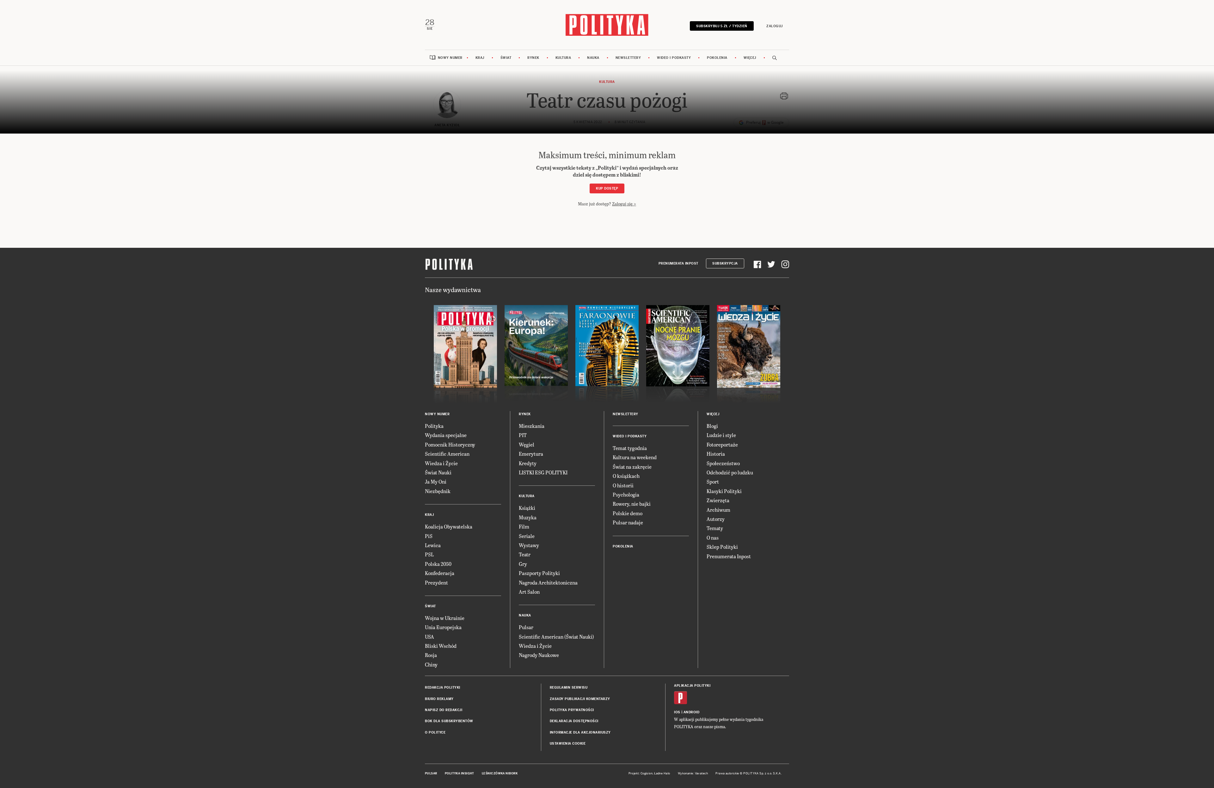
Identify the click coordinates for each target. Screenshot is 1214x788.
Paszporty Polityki (539, 573)
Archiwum (718, 509)
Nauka (593, 58)
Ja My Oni (435, 481)
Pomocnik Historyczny (450, 444)
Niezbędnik (438, 491)
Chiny (431, 664)
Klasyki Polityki (724, 491)
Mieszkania (531, 425)
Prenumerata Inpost (678, 263)
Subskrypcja (725, 263)
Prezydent (436, 582)
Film (524, 526)
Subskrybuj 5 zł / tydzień (721, 26)
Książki (527, 507)
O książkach (626, 475)
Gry (523, 563)
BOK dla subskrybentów (449, 721)
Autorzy (716, 518)
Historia (716, 453)
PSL (429, 554)
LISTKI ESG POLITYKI (543, 472)
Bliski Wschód (441, 645)
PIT (523, 435)
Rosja (431, 655)
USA (429, 636)
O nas (713, 537)
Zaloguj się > (624, 204)
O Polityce (435, 732)
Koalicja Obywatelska (448, 526)
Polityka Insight (459, 773)
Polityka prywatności (572, 710)
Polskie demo (627, 513)
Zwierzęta (718, 500)
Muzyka (527, 517)
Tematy (715, 528)
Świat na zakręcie (632, 466)
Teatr (524, 554)
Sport (713, 481)
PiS (428, 536)
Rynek (533, 58)
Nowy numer (450, 58)
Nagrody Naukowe (539, 655)
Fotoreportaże (722, 444)
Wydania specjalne (446, 435)
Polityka (434, 425)
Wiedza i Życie (441, 463)
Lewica (433, 545)
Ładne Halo (662, 773)
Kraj (479, 58)
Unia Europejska (443, 627)
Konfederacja (439, 573)
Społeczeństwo (723, 463)
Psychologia (626, 494)
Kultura (563, 58)
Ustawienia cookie (568, 743)
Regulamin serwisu (569, 687)
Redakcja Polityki (442, 687)
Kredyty (527, 463)
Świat (506, 58)
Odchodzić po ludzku (730, 472)
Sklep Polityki (722, 546)
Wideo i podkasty (674, 58)
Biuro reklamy (439, 699)
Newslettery (628, 58)
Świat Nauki (438, 472)
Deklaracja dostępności (574, 721)
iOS (677, 712)
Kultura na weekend (635, 457)
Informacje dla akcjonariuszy (580, 732)
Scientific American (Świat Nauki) (556, 636)
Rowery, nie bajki (632, 503)
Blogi (712, 425)
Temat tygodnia (630, 448)
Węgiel (526, 444)
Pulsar (526, 627)
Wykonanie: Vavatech (693, 773)
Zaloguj (774, 26)
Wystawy (529, 545)
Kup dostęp (607, 188)
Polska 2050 (438, 563)
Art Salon (529, 591)
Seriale (527, 536)
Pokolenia (717, 58)
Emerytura (531, 453)
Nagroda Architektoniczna (548, 582)
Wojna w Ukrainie (444, 618)
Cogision (647, 773)
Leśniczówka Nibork (500, 773)
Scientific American (447, 453)
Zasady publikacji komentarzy (580, 699)
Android (692, 712)
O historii (623, 485)
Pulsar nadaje (628, 522)
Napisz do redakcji (443, 710)
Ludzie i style (721, 435)
